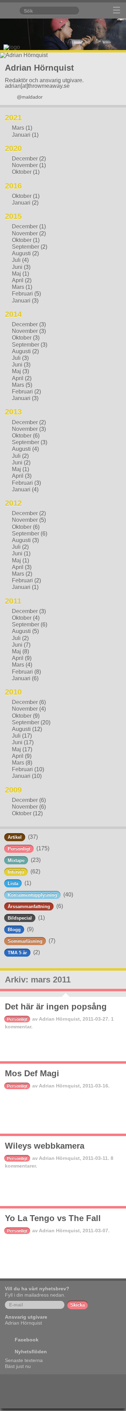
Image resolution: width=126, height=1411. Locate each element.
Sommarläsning (25, 941)
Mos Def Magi (32, 1073)
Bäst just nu (18, 1366)
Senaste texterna (24, 1360)
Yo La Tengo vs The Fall (53, 1218)
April (17, 280)
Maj (16, 274)
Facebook (26, 1339)
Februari (22, 294)
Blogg (14, 929)
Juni (17, 267)
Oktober (21, 172)
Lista (13, 883)
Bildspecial (20, 918)
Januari (21, 135)
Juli (16, 260)
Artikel (15, 837)
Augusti (21, 253)
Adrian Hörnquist (59, 1019)
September (25, 247)
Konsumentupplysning (32, 895)
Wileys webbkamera (44, 1145)
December (25, 159)
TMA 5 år (17, 952)
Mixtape (16, 860)
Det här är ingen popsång (56, 1006)
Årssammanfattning (29, 906)
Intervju (16, 871)
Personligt (19, 848)
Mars (18, 128)
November (25, 165)
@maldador (30, 97)
